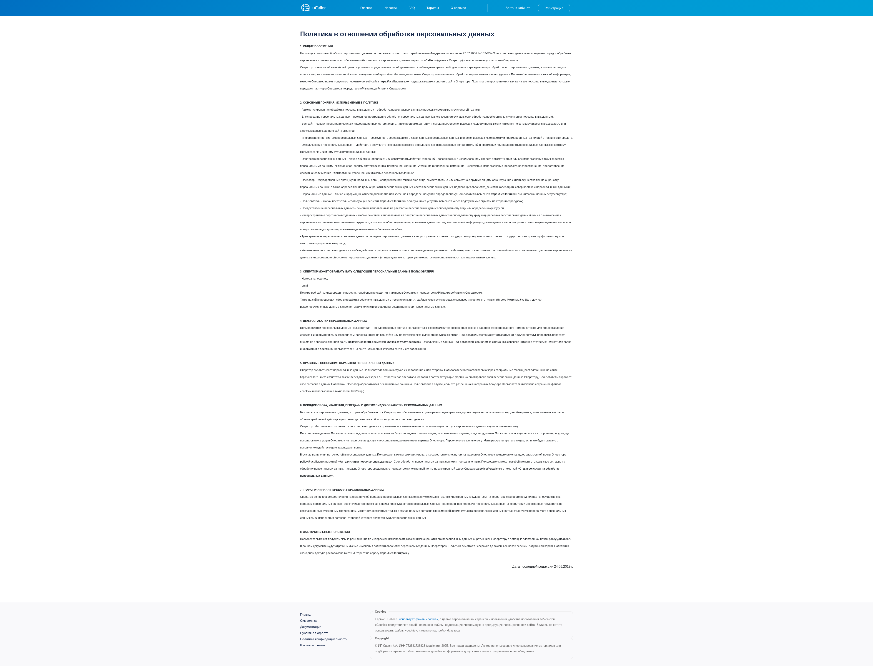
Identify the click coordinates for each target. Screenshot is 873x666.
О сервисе (458, 8)
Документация (310, 627)
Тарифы (432, 8)
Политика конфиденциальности (323, 639)
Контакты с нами (312, 645)
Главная (366, 8)
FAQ (412, 8)
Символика (308, 620)
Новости (390, 8)
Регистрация (554, 8)
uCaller (313, 7)
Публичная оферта (314, 633)
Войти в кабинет (518, 8)
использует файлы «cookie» (418, 619)
